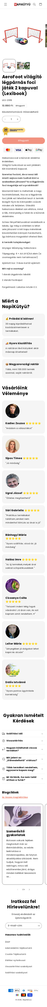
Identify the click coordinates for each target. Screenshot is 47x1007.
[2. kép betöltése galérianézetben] (23, 65)
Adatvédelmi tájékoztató (18, 948)
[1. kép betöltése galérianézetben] (9, 65)
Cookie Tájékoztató (15, 954)
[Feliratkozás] (39, 926)
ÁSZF (7, 942)
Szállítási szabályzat (16, 972)
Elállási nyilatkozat (15, 960)
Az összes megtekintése (15, 797)
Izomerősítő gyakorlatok (15, 833)
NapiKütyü (27, 1000)
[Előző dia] (17, 889)
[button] (5, 4)
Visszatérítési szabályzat (18, 966)
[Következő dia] (29, 889)
